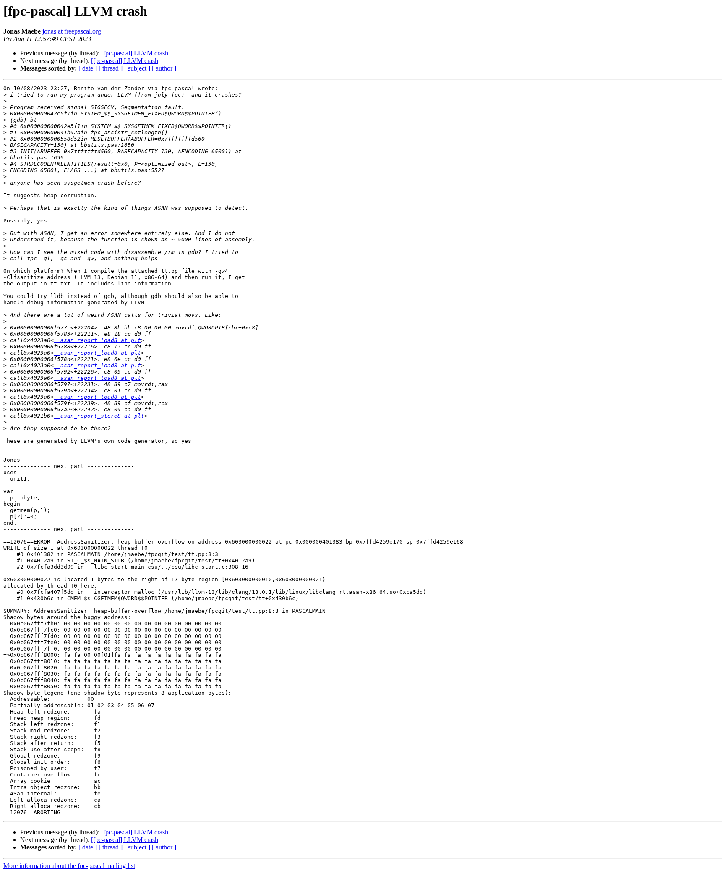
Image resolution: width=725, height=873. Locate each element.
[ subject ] (137, 68)
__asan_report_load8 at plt (97, 340)
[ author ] (164, 68)
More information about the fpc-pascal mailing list (69, 865)
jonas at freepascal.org (71, 31)
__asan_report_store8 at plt (99, 416)
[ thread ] (111, 68)
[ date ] (87, 68)
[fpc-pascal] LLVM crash (134, 53)
